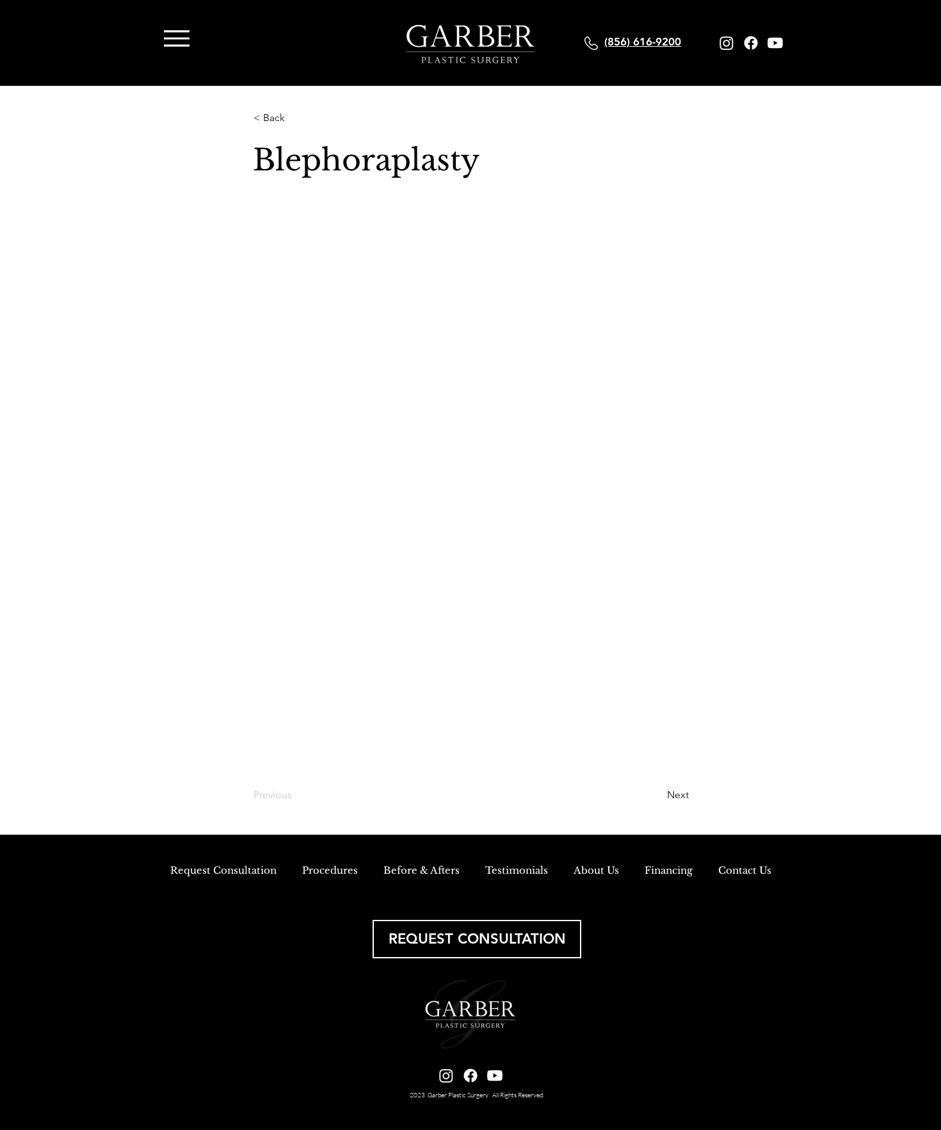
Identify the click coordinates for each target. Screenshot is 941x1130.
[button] (295, 118)
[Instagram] (727, 43)
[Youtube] (775, 43)
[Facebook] (751, 43)
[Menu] (176, 38)
